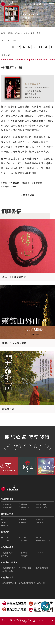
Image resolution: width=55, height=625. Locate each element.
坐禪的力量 (36, 33)
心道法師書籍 (6, 507)
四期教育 (4, 522)
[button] (2, 465)
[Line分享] (40, 47)
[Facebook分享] (52, 47)
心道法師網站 (6, 504)
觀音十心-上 (23, 537)
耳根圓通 (14, 182)
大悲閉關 (22, 522)
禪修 (3, 106)
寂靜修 (26, 182)
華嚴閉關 (39, 522)
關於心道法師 (14, 33)
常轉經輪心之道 (25, 568)
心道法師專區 (7, 498)
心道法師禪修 (7, 547)
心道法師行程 (41, 507)
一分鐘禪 (39, 552)
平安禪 (5, 186)
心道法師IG (41, 583)
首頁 (3, 33)
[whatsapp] (29, 47)
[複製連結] (13, 47)
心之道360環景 (7, 571)
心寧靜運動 (23, 556)
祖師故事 (37, 182)
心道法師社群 (7, 577)
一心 (14, 186)
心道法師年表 (41, 504)
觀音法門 (5, 532)
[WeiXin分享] (24, 47)
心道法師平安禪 (7, 552)
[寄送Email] (35, 47)
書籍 (25, 33)
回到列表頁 (28, 195)
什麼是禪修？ (24, 552)
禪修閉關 (4, 525)
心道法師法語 (24, 507)
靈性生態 (22, 519)
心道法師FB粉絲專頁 (27, 583)
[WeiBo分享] (18, 47)
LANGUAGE (36, 4)
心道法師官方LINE (8, 583)
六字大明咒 (23, 540)
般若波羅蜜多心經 (43, 540)
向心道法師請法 (42, 568)
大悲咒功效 (5, 540)
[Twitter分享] (46, 47)
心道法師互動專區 (9, 562)
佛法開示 (4, 519)
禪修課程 (4, 556)
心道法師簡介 (24, 504)
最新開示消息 (7, 513)
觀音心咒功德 (6, 537)
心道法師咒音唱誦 (8, 568)
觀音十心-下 (41, 537)
